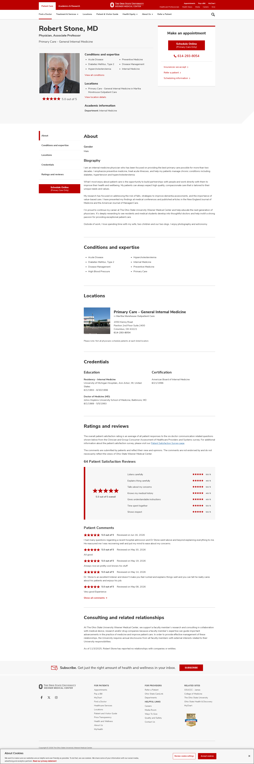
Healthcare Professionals (169, 7)
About (44, 135)
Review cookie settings (184, 756)
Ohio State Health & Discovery (198, 701)
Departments (151, 697)
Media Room (150, 710)
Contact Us (150, 721)
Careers (206, 7)
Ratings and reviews (52, 174)
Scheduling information (176, 78)
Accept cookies (207, 756)
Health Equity (129, 14)
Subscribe (191, 667)
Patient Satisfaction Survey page (167, 443)
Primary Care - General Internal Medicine (150, 311)
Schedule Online (186, 45)
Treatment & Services (66, 14)
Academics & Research (69, 6)
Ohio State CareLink (154, 693)
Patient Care (47, 6)
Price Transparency (102, 717)
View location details (95, 97)
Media (197, 7)
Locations (87, 14)
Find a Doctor (45, 14)
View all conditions (94, 75)
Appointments (189, 3)
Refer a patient (171, 72)
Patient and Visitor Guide (105, 713)
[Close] (249, 756)
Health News (187, 7)
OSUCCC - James (192, 689)
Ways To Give (151, 714)
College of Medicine (193, 693)
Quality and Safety (153, 718)
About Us (146, 14)
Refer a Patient (164, 14)
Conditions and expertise (55, 145)
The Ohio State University (196, 697)
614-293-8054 (188, 56)
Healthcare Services (103, 705)
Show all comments (94, 597)
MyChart (211, 3)
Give (213, 7)
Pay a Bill (201, 3)
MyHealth (98, 729)
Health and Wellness (103, 721)
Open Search (213, 14)
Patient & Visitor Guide (107, 14)
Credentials (47, 164)
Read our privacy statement (44, 761)
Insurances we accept (175, 66)
